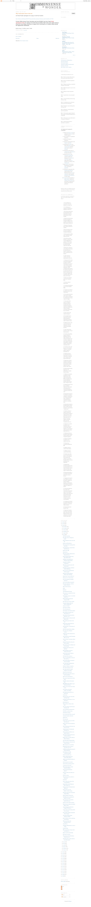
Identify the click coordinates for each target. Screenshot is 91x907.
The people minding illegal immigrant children (67, 816)
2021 (63, 855)
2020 (63, 856)
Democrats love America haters (68, 577)
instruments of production (68, 155)
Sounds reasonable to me (67, 754)
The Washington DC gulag (67, 591)
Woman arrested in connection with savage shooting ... (69, 742)
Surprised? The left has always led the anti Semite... (68, 642)
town (72, 172)
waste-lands (66, 159)
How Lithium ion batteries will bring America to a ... (68, 613)
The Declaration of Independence (66, 60)
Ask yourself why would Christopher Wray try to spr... (69, 637)
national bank (67, 146)
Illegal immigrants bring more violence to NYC (68, 599)
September (65, 531)
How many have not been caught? (68, 601)
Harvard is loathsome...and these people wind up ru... (68, 584)
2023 (63, 851)
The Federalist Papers (64, 62)
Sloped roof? (65, 717)
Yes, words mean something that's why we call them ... (68, 664)
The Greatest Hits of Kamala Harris (68, 740)
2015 (63, 864)
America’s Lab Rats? (66, 605)
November (65, 528)
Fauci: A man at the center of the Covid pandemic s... (68, 782)
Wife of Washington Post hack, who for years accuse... (69, 727)
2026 (63, 522)
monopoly (66, 149)
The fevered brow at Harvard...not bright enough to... (68, 732)
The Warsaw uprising (66, 536)
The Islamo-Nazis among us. (67, 656)
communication (67, 151)
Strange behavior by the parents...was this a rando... (68, 790)
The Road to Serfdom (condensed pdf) (67, 64)
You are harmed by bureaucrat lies (68, 709)
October (64, 529)
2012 (63, 869)
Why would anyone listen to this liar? (24, 13)
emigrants (66, 142)
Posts (63, 894)
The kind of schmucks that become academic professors (69, 735)
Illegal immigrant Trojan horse (68, 795)
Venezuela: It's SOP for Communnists (66, 563)
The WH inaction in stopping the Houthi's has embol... (68, 797)
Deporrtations (65, 552)
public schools (66, 179)
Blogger (70, 901)
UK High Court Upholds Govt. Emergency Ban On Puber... (68, 560)
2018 (63, 860)
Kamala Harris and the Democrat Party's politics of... (68, 784)
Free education (65, 177)
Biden (64, 588)
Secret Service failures (66, 607)
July (64, 534)
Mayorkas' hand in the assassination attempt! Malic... (69, 793)
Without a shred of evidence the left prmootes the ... (69, 618)
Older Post (57, 38)
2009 (63, 874)
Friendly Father (65, 828)
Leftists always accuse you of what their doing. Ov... (68, 721)
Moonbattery (64, 46)
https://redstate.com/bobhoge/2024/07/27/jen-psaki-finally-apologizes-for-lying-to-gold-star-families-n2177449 (34, 18)
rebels (70, 142)
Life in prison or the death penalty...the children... (67, 690)
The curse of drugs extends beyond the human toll (69, 707)
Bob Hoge (19, 28)
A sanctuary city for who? (67, 765)
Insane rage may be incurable (68, 762)
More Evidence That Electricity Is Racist (68, 47)
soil (71, 160)
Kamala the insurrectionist (67, 672)
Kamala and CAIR (66, 550)
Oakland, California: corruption (68, 666)
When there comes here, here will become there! (68, 565)
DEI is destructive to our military (68, 744)
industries (71, 170)
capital (65, 147)
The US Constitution (64, 61)
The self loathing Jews (66, 609)
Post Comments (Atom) (24, 40)
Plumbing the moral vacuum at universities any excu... (68, 747)
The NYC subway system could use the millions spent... (69, 839)
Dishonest (64, 589)
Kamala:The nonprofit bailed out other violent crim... (68, 624)
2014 (63, 866)
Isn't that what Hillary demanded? (68, 582)
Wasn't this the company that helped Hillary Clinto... (69, 805)
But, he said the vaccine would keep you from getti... (69, 819)
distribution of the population (69, 175)
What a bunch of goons (67, 586)
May (64, 843)
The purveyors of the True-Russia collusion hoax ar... (68, 836)
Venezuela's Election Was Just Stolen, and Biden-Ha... (68, 604)
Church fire (65, 779)
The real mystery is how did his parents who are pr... (68, 800)
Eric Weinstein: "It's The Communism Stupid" (67, 752)
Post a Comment (18, 36)
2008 (63, 876)
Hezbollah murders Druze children (68, 629)
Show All (74, 55)
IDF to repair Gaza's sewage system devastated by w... (69, 830)
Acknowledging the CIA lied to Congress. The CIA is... (68, 807)
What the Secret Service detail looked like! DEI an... (68, 767)
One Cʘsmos (64, 32)
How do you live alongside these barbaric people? (68, 571)
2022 (63, 853)
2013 (63, 868)
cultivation (71, 158)
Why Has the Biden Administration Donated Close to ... (69, 554)
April (64, 845)
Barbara (62, 886)
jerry (62, 889)
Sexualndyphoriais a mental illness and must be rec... (69, 548)
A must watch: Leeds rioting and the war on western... (69, 810)
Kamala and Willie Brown (67, 543)
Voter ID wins (65, 823)
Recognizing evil (66, 702)
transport (72, 151)
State (69, 145)
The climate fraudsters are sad (68, 667)
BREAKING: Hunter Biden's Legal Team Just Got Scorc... (69, 684)
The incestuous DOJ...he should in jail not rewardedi (68, 661)
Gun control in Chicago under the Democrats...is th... (68, 616)
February (64, 848)
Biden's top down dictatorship (68, 832)
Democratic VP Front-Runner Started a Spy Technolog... (68, 574)
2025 (63, 523)
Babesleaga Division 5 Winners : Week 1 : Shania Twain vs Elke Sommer (68, 52)
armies (65, 166)
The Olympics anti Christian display (69, 610)
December (65, 526)
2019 (63, 858)
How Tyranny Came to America (66, 67)
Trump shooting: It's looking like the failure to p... (68, 730)
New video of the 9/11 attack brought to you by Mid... (68, 670)
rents (71, 133)
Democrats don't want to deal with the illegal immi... (68, 697)
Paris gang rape (65, 719)
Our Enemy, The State (64, 65)
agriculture (66, 167)
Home (38, 38)
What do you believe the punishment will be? (67, 821)
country (65, 174)
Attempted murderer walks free (68, 715)
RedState (63, 41)
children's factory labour (68, 180)
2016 (63, 863)
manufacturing (66, 170)
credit (70, 144)
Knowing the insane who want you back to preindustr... (68, 674)
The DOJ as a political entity (67, 711)
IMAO (63, 50)
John (62, 887)
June (64, 841)
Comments (64, 896)
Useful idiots (65, 695)
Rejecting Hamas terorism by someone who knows (68, 651)
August (64, 533)
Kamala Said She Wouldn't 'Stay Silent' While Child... (68, 557)
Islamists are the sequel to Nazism (68, 802)
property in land (70, 132)
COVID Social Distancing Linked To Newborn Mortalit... (69, 750)
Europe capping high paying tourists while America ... (68, 757)
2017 (63, 861)
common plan (66, 162)
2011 (63, 871)
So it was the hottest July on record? (69, 714)
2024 (63, 525)
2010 (63, 872)
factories (69, 154)
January (64, 849)
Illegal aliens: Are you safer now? (68, 576)
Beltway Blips (63, 881)
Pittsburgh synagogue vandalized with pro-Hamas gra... (68, 568)
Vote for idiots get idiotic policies (68, 763)
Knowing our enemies (66, 834)
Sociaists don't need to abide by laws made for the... (68, 654)
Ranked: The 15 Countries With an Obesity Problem (69, 738)
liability (67, 164)
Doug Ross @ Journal (66, 36)
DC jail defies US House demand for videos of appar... (69, 813)
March (64, 846)
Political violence (66, 775)
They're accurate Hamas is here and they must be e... (69, 658)
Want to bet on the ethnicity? (68, 676)
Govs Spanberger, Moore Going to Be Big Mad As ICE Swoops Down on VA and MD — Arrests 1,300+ (68, 43)
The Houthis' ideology (66, 712)
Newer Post (18, 38)
